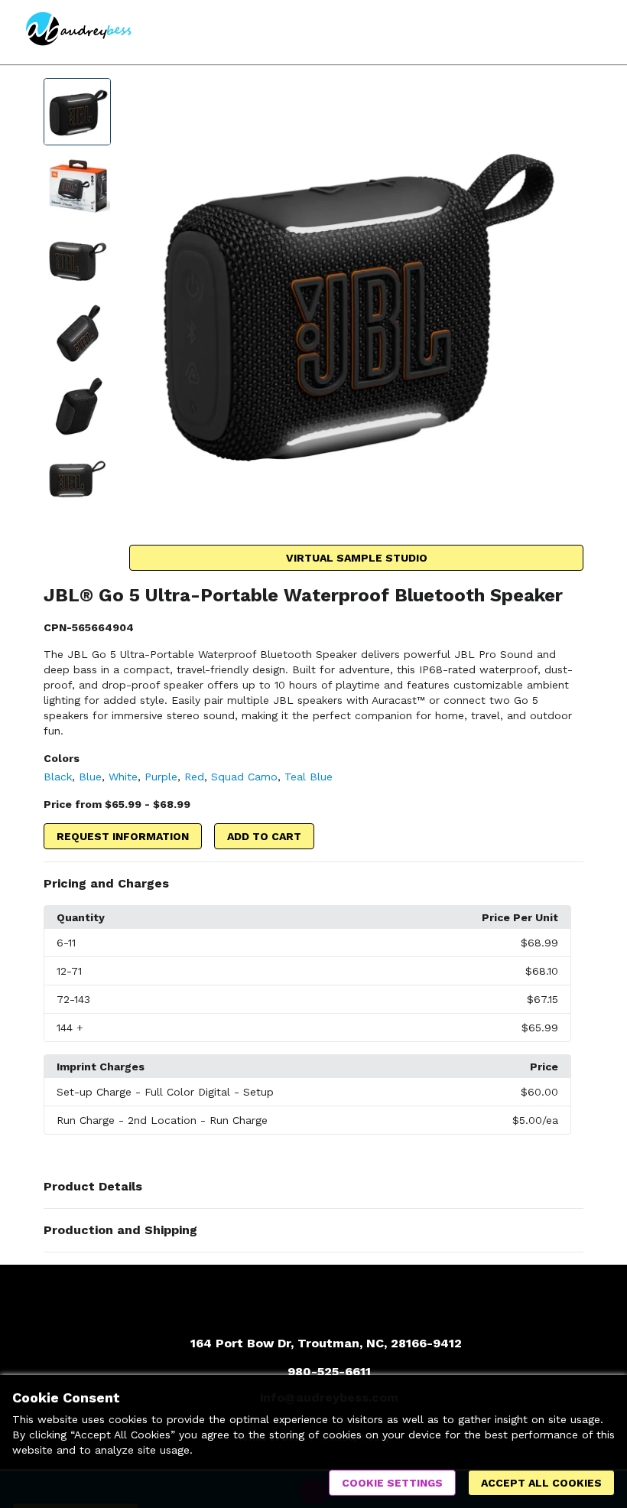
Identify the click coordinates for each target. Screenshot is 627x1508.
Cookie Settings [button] (392, 1483)
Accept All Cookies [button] (541, 1483)
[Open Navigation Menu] (593, 32)
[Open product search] (562, 32)
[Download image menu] (564, 97)
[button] (313, 883)
